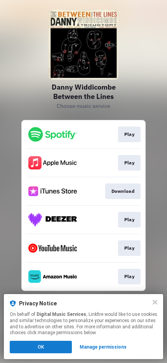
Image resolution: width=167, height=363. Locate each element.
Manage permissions (103, 347)
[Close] (155, 302)
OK (41, 347)
